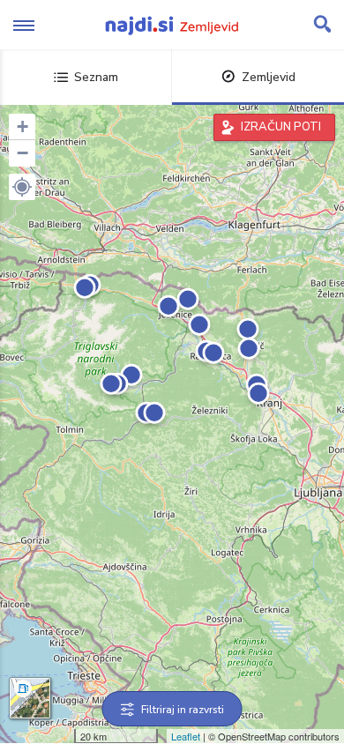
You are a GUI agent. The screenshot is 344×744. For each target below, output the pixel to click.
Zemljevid (268, 77)
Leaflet (185, 736)
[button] (22, 187)
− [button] (22, 153)
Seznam (96, 77)
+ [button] (22, 126)
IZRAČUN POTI (281, 127)
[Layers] (30, 698)
